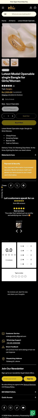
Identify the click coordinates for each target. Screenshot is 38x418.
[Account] (31, 7)
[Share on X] (17, 185)
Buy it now (19, 123)
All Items (12, 21)
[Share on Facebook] (10, 185)
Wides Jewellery (13, 416)
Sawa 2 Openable (11, 109)
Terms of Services (30, 384)
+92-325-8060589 (13, 343)
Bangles (9, 89)
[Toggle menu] (3, 7)
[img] (7, 86)
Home (4, 21)
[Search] (33, 14)
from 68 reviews (19, 203)
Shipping (4, 95)
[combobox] (19, 14)
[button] (17, 231)
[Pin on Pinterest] (23, 185)
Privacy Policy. (10, 387)
